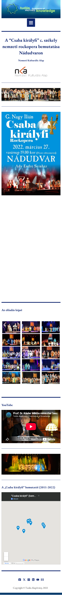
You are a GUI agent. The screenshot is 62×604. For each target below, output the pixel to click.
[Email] (42, 579)
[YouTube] (37, 579)
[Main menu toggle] (31, 23)
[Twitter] (24, 579)
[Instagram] (28, 579)
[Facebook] (19, 579)
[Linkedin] (33, 579)
